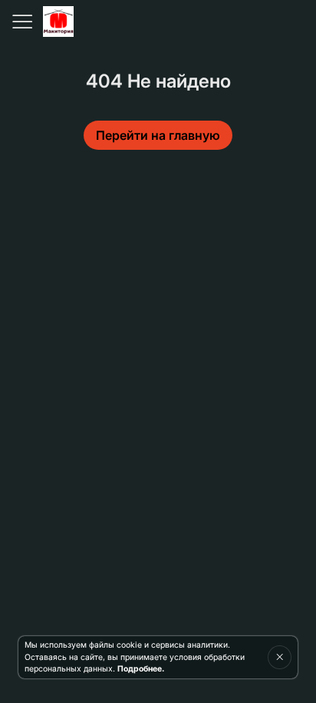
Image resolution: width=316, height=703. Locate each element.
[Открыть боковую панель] (21, 21)
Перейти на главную (158, 135)
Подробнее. (140, 669)
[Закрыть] (279, 656)
